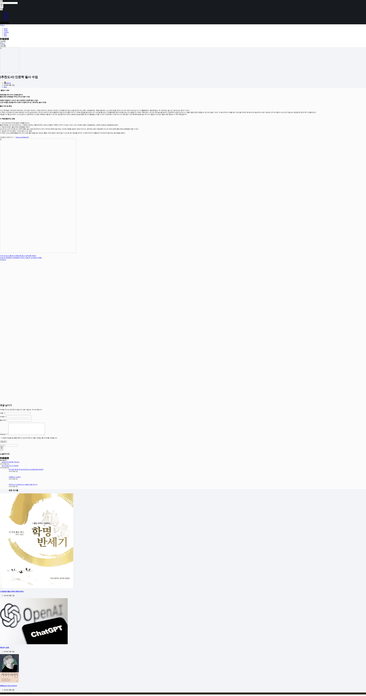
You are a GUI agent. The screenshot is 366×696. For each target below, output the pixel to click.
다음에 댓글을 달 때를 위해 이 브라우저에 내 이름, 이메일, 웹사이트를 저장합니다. (30, 438)
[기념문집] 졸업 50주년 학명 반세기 (12, 591)
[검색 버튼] (1, 448)
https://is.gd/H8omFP (22, 137)
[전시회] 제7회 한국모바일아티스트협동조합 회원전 (26, 469)
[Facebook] (1, 39)
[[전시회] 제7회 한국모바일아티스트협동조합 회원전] (3, 472)
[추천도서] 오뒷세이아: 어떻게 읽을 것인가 (23, 484)
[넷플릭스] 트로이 (15, 477)
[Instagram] (3, 39)
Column (6, 32)
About (6, 30)
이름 (2, 413)
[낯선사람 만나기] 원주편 (10, 466)
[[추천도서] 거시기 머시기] (9, 682)
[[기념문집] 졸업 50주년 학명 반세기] (36, 587)
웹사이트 (3, 420)
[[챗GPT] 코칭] (34, 644)
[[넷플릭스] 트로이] (3, 480)
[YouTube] (8, 39)
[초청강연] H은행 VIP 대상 (10, 462)
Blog (5, 34)
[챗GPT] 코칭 (4, 647)
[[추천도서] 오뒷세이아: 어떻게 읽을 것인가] (3, 487)
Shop (5, 35)
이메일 (3, 416)
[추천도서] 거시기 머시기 (8, 686)
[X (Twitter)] (6, 39)
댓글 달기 (4, 434)
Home (6, 28)
